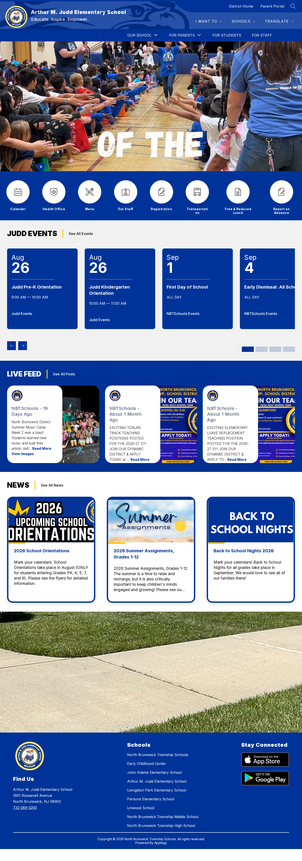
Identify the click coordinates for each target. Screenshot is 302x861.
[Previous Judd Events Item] (11, 345)
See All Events (81, 233)
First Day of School (187, 287)
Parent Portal (272, 6)
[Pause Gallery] (40, 166)
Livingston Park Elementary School (156, 790)
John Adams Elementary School (154, 772)
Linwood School (140, 808)
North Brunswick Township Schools (157, 754)
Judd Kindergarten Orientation (109, 290)
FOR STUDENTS (226, 35)
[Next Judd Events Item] (22, 345)
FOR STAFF (262, 35)
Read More (41, 448)
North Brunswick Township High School (161, 825)
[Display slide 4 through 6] (262, 349)
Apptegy (160, 843)
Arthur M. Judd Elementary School (156, 781)
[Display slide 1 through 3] (248, 349)
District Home (241, 6)
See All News (52, 485)
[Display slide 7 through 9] (275, 349)
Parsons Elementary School (150, 799)
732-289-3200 (25, 807)
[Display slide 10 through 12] (289, 349)
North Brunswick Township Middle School (162, 816)
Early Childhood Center (146, 763)
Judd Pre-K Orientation (36, 287)
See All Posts (64, 374)
